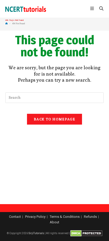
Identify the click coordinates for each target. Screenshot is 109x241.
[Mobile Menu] (92, 9)
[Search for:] (99, 9)
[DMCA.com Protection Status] (86, 233)
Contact (15, 217)
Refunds (90, 217)
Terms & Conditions (65, 217)
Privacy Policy (35, 217)
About (54, 222)
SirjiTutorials (36, 233)
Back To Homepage (54, 119)
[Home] (6, 23)
